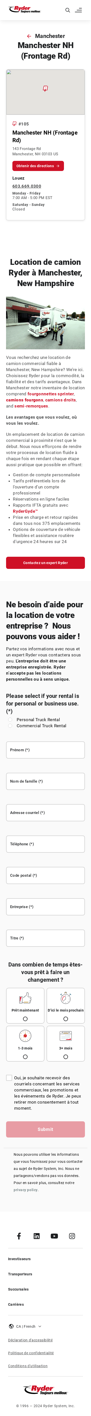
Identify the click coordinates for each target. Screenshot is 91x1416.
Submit (45, 1129)
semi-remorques (31, 406)
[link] (19, 1236)
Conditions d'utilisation (28, 1366)
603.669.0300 (26, 186)
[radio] (25, 1006)
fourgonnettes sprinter (51, 393)
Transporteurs (20, 1274)
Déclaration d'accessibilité (30, 1340)
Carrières (16, 1304)
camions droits (60, 399)
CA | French (26, 1326)
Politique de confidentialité (31, 1353)
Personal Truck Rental (38, 719)
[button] (79, 10)
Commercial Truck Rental (41, 725)
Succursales (18, 1289)
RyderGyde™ (25, 511)
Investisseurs (19, 1259)
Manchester (50, 36)
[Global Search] (68, 10)
